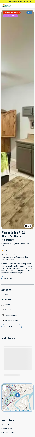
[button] (20, 399)
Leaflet (11, 410)
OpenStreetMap (19, 410)
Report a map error (28, 410)
